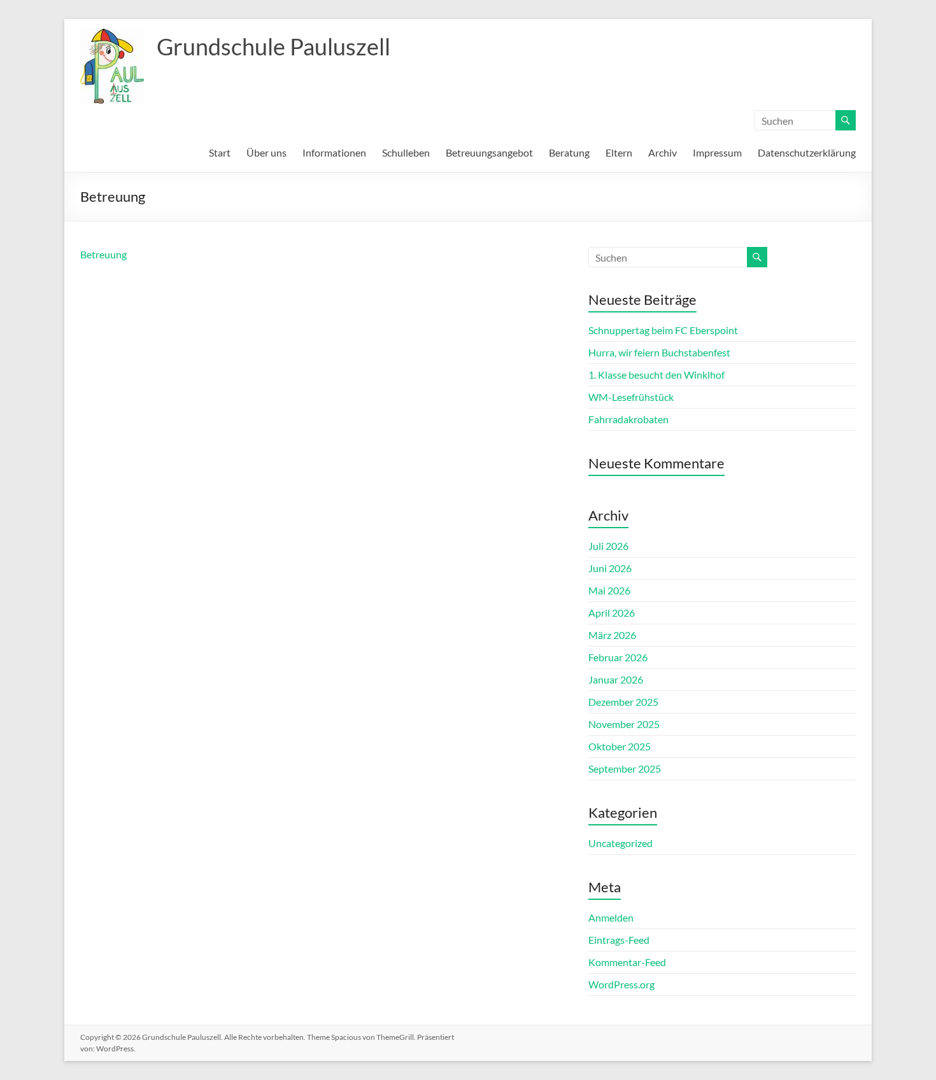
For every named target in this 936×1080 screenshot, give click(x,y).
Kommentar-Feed (627, 962)
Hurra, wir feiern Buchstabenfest (659, 352)
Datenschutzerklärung (807, 152)
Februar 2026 (618, 657)
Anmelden (611, 917)
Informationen (334, 152)
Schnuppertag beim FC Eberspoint (663, 330)
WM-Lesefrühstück (631, 397)
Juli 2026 (608, 546)
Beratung (569, 152)
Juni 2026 (610, 568)
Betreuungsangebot (489, 152)
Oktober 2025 (619, 746)
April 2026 (611, 613)
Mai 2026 (609, 590)
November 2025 (624, 724)
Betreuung (103, 254)
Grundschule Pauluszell (273, 46)
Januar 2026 (615, 679)
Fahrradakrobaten (628, 419)
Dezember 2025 (623, 702)
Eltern (619, 152)
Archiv (662, 152)
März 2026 (612, 635)
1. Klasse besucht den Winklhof (656, 374)
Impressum (717, 152)
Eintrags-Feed (618, 940)
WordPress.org (621, 984)
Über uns (266, 152)
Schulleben (406, 152)
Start (219, 152)
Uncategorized (620, 843)
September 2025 (624, 768)
